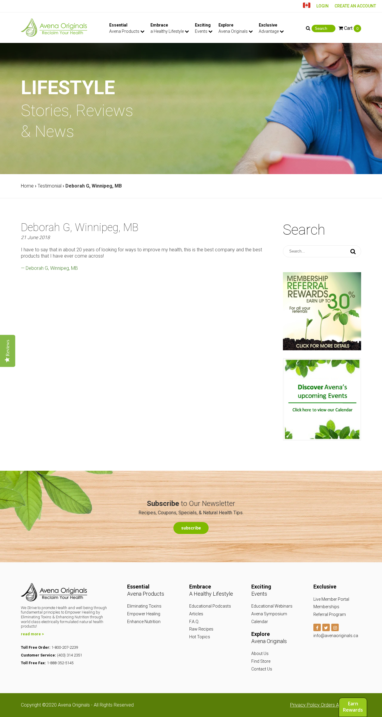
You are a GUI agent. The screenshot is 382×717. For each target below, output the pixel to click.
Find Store (260, 661)
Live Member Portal (331, 599)
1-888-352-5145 (60, 663)
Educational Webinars (271, 606)
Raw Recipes (201, 629)
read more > (32, 634)
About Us (260, 653)
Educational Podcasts (210, 606)
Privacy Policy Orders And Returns (325, 705)
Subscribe (191, 528)
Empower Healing (143, 613)
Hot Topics (199, 636)
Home (27, 186)
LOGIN (322, 6)
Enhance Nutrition (144, 621)
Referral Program (329, 614)
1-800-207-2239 (64, 647)
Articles (196, 613)
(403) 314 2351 (69, 655)
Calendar (259, 621)
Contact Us (261, 669)
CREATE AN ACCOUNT (355, 6)
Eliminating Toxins (144, 606)
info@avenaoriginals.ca (335, 635)
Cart (350, 28)
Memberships (326, 606)
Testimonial (49, 186)
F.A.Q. (194, 621)
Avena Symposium (269, 613)
